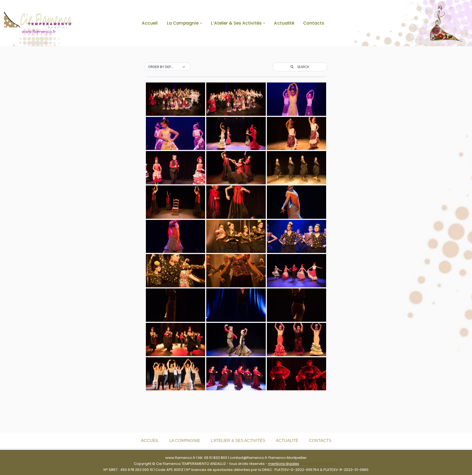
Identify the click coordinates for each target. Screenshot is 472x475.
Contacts (313, 23)
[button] (201, 23)
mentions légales (283, 463)
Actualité (284, 23)
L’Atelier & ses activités (238, 440)
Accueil (150, 23)
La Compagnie (184, 440)
